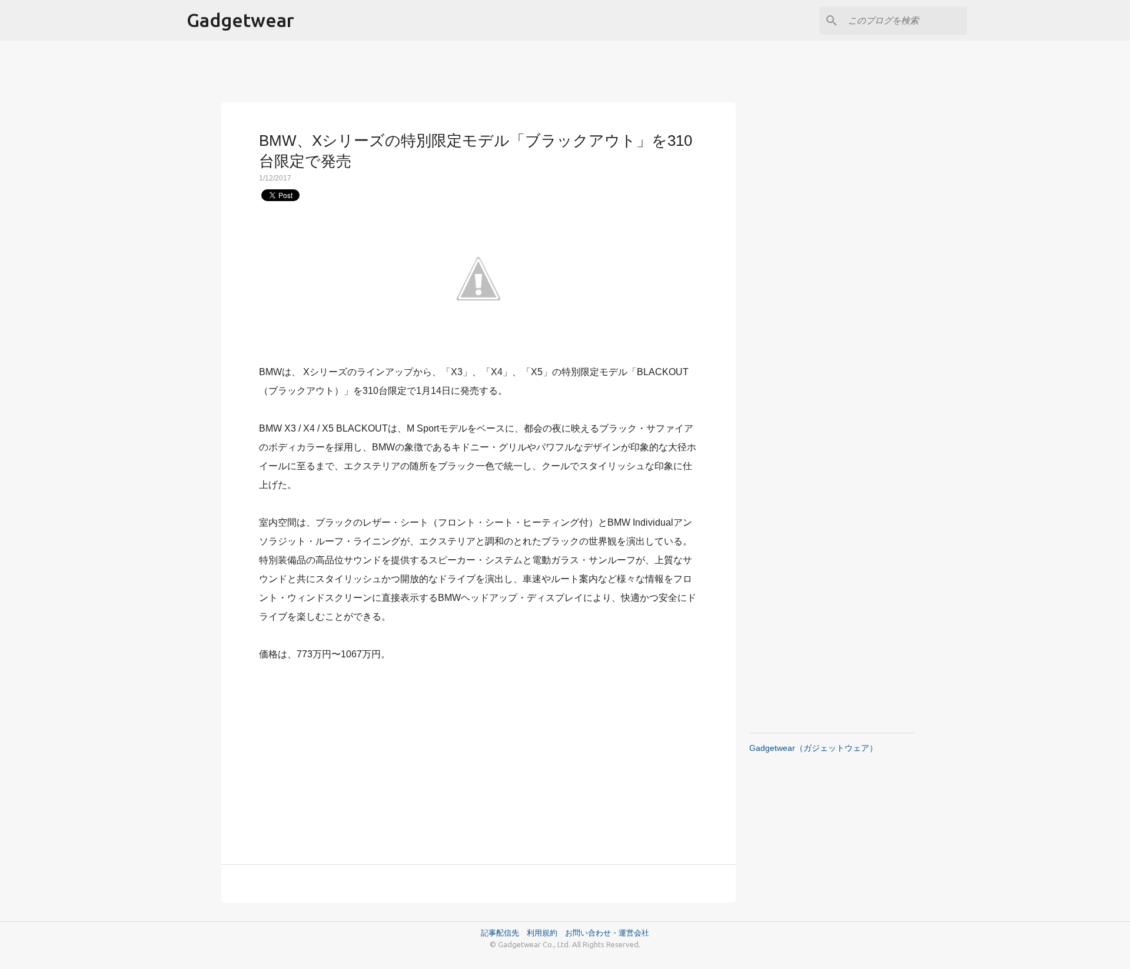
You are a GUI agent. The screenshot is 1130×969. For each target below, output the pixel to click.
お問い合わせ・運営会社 (607, 932)
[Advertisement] (478, 756)
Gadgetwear (240, 20)
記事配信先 (500, 932)
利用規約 (546, 932)
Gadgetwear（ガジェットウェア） (813, 748)
